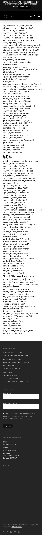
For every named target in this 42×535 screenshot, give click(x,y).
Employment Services (12, 359)
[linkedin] (11, 531)
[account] (35, 16)
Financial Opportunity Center (16, 362)
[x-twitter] (4, 531)
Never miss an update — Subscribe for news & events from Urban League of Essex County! (21, 4)
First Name (7, 393)
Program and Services (12, 353)
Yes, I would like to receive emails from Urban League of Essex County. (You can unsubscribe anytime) (19, 416)
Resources (7, 372)
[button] (39, 16)
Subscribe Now (24, 7)
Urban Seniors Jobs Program (15, 382)
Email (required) (10, 403)
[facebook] (7, 531)
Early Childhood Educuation (15, 356)
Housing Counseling (11, 369)
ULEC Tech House (10, 375)
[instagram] (19, 531)
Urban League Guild (11, 379)
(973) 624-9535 (9, 450)
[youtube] (15, 531)
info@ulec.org (9, 444)
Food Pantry (8, 366)
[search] (31, 16)
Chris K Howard (17, 527)
